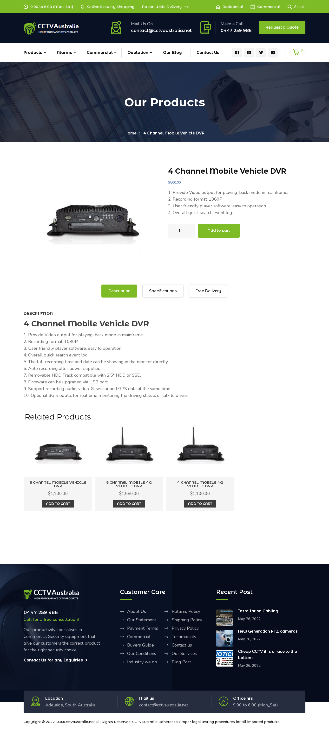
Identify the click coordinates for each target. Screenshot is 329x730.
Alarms (64, 52)
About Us (136, 611)
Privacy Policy (185, 628)
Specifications (163, 291)
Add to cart (219, 230)
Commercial (268, 6)
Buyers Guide (140, 645)
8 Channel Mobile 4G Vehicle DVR (129, 484)
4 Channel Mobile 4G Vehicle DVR (200, 484)
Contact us (182, 645)
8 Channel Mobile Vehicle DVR (58, 484)
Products (33, 52)
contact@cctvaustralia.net (161, 30)
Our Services (184, 653)
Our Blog (172, 52)
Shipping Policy (187, 620)
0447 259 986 (236, 30)
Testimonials (184, 637)
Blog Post (181, 662)
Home (131, 133)
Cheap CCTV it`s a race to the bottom (267, 654)
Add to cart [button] (58, 503)
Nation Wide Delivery (162, 6)
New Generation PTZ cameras (268, 631)
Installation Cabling (258, 611)
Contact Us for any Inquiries (53, 660)
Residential (233, 6)
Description (119, 291)
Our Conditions (141, 653)
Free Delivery (208, 291)
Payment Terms (142, 628)
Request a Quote (282, 27)
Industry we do (142, 662)
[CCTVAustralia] (51, 28)
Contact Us (208, 52)
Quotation (137, 52)
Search (299, 6)
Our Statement (141, 620)
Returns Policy (186, 611)
